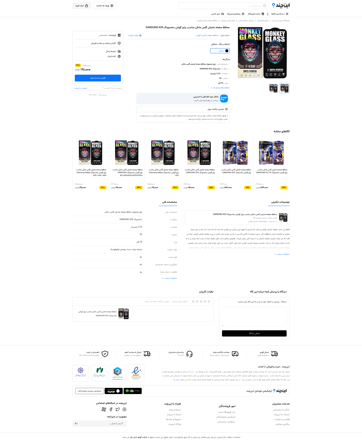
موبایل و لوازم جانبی (246, 20)
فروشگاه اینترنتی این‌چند (281, 20)
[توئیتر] (117, 409)
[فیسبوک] (111, 409)
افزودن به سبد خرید (98, 77)
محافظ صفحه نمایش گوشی (207, 20)
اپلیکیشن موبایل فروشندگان (89, 391)
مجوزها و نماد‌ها (173, 419)
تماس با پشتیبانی (281, 409)
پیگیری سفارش (282, 424)
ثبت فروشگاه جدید (226, 412)
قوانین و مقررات (282, 419)
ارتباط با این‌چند (174, 414)
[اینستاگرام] (124, 409)
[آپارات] (103, 409)
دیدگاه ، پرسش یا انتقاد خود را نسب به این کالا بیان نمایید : (262, 301)
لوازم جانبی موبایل (228, 20)
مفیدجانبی (103, 35)
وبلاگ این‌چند (174, 424)
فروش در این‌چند (80, 88)
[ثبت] (76, 423)
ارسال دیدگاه (254, 333)
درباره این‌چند (175, 409)
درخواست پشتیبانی (226, 421)
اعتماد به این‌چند (282, 414)
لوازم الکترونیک (262, 20)
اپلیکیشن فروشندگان (225, 417)
